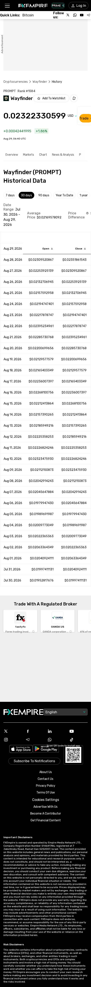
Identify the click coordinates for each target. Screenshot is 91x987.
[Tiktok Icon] (78, 739)
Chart (43, 155)
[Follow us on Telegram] (88, 15)
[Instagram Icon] (12, 739)
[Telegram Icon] (34, 739)
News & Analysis (63, 155)
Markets (28, 155)
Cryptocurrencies (15, 82)
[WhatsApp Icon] (56, 739)
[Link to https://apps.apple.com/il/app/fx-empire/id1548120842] (21, 749)
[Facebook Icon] (34, 731)
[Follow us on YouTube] (81, 15)
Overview (11, 155)
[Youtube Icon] (78, 731)
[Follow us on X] (68, 15)
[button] (7, 5)
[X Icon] (12, 731)
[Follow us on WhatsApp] (74, 15)
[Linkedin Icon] (56, 731)
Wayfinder (40, 82)
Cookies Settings (45, 800)
